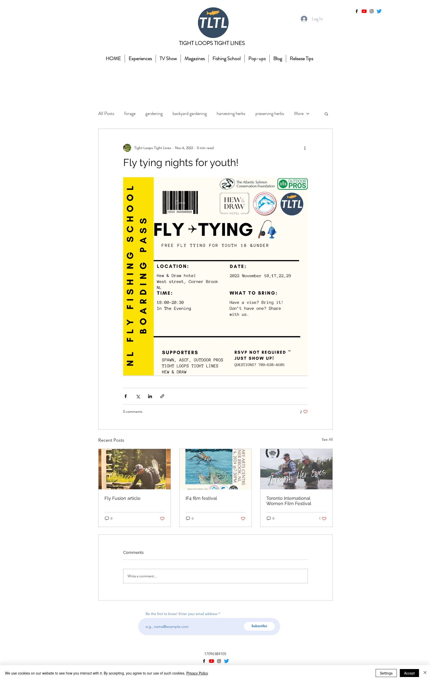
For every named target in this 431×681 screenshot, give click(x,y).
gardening (154, 113)
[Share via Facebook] (125, 396)
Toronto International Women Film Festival (288, 501)
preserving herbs (269, 113)
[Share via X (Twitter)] (137, 396)
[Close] (425, 673)
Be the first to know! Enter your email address (182, 613)
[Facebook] (356, 11)
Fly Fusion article (122, 498)
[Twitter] (379, 11)
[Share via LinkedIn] (150, 396)
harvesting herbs (231, 113)
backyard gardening (190, 113)
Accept (409, 673)
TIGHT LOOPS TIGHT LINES (212, 43)
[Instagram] (371, 11)
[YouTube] (364, 11)
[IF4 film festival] (216, 469)
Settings (386, 673)
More (299, 113)
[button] (326, 114)
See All (327, 439)
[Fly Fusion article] (135, 469)
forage (129, 113)
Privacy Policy (197, 673)
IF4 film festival (201, 498)
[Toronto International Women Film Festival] (296, 469)
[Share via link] (162, 396)
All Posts (106, 113)
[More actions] (305, 148)
